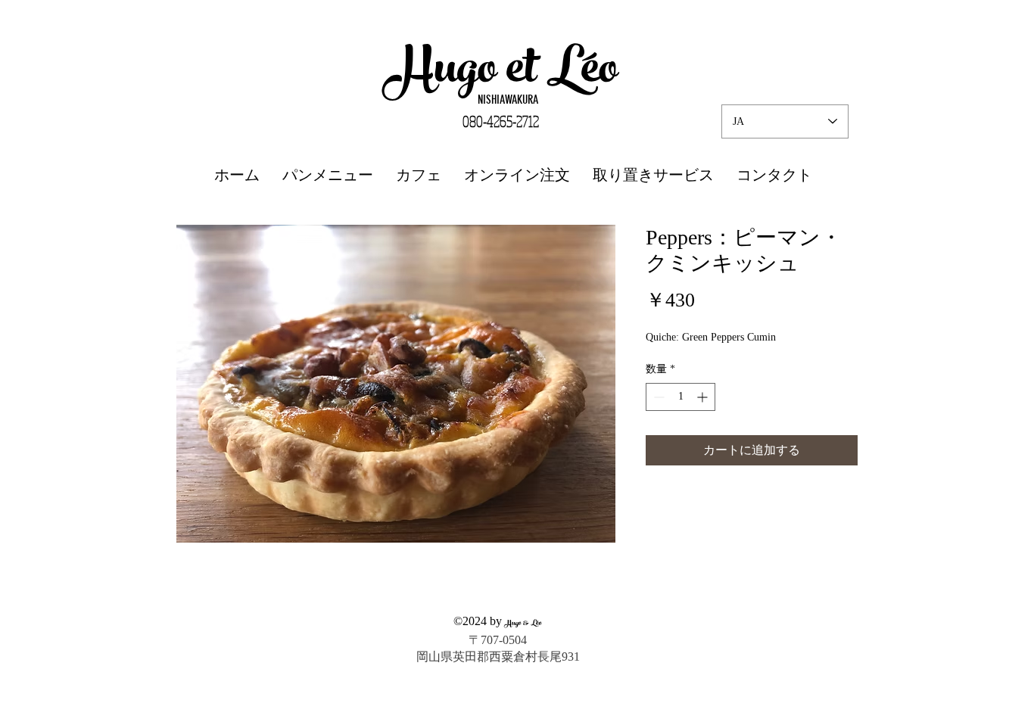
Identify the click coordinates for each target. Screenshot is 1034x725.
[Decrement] (657, 397)
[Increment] (703, 397)
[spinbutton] (680, 397)
